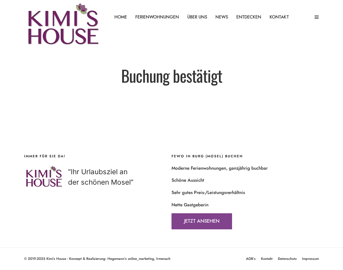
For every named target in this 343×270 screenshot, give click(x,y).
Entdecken (248, 17)
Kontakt (279, 17)
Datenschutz (287, 258)
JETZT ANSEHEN (201, 221)
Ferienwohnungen (157, 17)
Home (120, 17)
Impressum (310, 258)
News (221, 17)
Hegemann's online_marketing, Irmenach (138, 258)
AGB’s (251, 258)
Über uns (197, 17)
